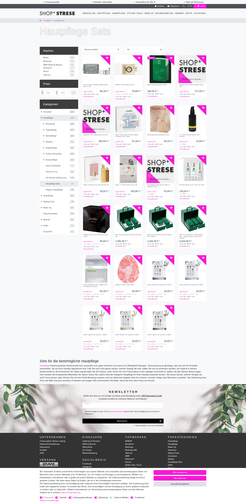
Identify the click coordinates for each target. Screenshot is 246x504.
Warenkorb (87, 447)
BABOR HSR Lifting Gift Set (124, 85)
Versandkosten (88, 96)
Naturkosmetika (164, 13)
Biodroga (129, 447)
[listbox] (128, 119)
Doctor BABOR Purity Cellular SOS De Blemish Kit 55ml (95, 285)
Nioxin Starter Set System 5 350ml (191, 285)
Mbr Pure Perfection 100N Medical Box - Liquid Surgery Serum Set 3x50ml (191, 236)
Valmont (128, 453)
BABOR (128, 441)
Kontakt (43, 450)
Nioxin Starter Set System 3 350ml (127, 334)
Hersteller (88, 13)
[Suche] (183, 6)
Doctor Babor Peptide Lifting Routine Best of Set (95, 85)
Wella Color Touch (133, 465)
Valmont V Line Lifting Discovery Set (95, 135)
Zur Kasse (87, 450)
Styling (171, 459)
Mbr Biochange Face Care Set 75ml (191, 185)
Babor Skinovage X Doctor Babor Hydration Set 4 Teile (126, 135)
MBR (127, 456)
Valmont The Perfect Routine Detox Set (191, 85)
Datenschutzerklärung (50, 444)
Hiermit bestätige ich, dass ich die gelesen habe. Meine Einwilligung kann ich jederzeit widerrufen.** (122, 413)
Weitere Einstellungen (49, 500)
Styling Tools (135, 13)
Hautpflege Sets (175, 462)
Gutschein (199, 13)
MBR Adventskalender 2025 (157, 85)
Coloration (172, 456)
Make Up (149, 13)
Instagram (87, 467)
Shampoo (172, 450)
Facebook (86, 464)
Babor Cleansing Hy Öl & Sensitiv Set (96, 185)
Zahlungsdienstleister (82, 497)
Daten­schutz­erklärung (70, 492)
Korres (128, 462)
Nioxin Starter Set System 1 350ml (95, 334)
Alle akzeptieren (180, 472)
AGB (42, 453)
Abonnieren (122, 421)
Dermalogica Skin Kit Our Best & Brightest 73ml (158, 185)
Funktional (139, 497)
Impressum (45, 447)
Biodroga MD (131, 450)
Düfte (188, 13)
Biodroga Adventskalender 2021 (158, 135)
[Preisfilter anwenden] (73, 92)
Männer (179, 13)
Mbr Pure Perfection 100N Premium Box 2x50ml (159, 235)
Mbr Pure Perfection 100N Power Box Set (128, 235)
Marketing (103, 497)
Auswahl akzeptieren (180, 484)
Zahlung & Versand (91, 441)
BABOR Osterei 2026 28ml (124, 285)
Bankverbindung (89, 453)
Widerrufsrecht (89, 444)
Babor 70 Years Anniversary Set (126, 185)
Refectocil (129, 459)
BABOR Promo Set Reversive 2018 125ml (95, 235)
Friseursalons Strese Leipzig (52, 441)
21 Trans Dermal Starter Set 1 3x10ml (189, 135)
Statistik (63, 497)
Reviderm (129, 444)
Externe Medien (121, 497)
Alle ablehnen (180, 478)
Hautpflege (103, 13)
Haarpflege (118, 13)
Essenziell (48, 497)
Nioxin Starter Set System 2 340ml (159, 334)
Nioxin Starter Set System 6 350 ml (159, 285)
